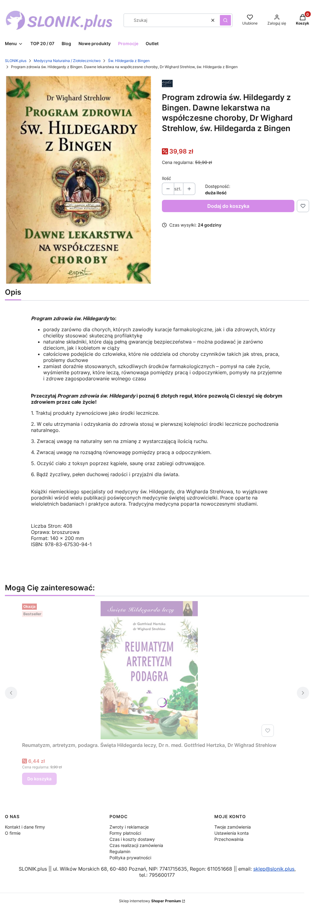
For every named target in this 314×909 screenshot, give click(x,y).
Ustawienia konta (231, 833)
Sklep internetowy (150, 901)
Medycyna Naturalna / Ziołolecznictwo (67, 60)
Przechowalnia (228, 839)
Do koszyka (39, 778)
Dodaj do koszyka (228, 206)
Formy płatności (125, 833)
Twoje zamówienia (232, 826)
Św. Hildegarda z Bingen (129, 60)
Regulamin (119, 851)
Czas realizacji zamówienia (136, 845)
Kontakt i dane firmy (25, 826)
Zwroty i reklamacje (129, 826)
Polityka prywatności (130, 857)
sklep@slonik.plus (273, 869)
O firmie (13, 833)
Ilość (166, 178)
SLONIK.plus (15, 60)
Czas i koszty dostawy (132, 839)
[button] (225, 20)
